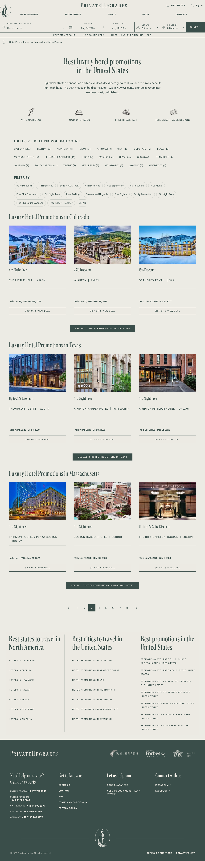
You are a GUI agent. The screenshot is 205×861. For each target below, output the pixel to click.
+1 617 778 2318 (178, 5)
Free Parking (73, 194)
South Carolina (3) (46, 165)
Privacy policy (68, 808)
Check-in (88, 23)
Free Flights (121, 194)
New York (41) (65, 149)
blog (145, 14)
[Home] (3, 42)
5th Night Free (52, 194)
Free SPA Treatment (27, 194)
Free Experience (115, 185)
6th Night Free (166, 194)
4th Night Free (92, 185)
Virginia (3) (69, 165)
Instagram (163, 785)
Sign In (199, 5)
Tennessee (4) (164, 157)
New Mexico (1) (157, 165)
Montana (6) (106, 157)
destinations (29, 14)
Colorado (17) (142, 149)
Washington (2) (114, 165)
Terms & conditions (159, 853)
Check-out (119, 23)
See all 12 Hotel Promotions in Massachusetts (102, 585)
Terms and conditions (73, 802)
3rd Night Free (45, 185)
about (112, 14)
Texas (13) (163, 149)
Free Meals (156, 185)
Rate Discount (24, 185)
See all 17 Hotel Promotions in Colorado (102, 328)
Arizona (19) (104, 149)
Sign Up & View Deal (37, 311)
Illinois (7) (87, 157)
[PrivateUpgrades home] (5, 10)
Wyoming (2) (136, 165)
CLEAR (82, 203)
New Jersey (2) (90, 165)
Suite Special (137, 185)
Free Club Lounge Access (29, 203)
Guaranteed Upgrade (97, 194)
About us (64, 785)
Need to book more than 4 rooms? (124, 792)
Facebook (162, 791)
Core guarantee (117, 785)
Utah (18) (122, 149)
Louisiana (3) (21, 165)
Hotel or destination (19, 23)
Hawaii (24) (85, 149)
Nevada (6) (125, 157)
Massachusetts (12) (26, 157)
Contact (64, 791)
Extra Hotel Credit (69, 185)
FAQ (61, 796)
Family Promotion (143, 194)
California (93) (23, 149)
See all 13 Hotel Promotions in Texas (102, 457)
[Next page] (136, 607)
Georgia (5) (143, 157)
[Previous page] (68, 607)
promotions (73, 14)
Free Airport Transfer (61, 203)
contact (181, 14)
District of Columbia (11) (60, 157)
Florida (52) (44, 149)
